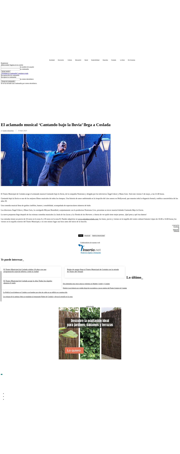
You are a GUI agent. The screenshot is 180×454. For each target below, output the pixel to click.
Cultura (3, 88)
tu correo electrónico (27, 79)
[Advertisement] (56, 105)
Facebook (7, 411)
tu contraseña (24, 69)
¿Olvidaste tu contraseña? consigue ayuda (14, 73)
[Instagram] (13, 411)
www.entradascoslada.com (88, 219)
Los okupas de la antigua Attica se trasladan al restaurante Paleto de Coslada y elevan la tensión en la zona (38, 297)
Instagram (18, 411)
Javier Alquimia (8, 131)
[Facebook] (2, 411)
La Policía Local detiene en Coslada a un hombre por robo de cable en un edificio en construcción (35, 292)
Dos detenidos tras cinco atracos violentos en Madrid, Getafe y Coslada (86, 284)
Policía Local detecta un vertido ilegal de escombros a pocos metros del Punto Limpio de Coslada (95, 288)
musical (87, 235)
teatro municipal (98, 235)
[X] (24, 411)
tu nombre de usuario (27, 67)
